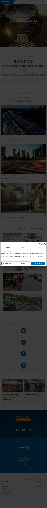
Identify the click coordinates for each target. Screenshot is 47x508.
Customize (23, 263)
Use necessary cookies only (9, 263)
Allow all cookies (38, 263)
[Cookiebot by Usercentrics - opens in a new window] (40, 244)
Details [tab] (23, 247)
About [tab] (39, 247)
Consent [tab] (8, 247)
